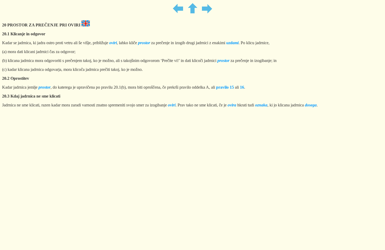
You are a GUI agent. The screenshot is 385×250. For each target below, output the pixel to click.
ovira (232, 105)
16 (242, 87)
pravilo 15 (225, 87)
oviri (171, 105)
